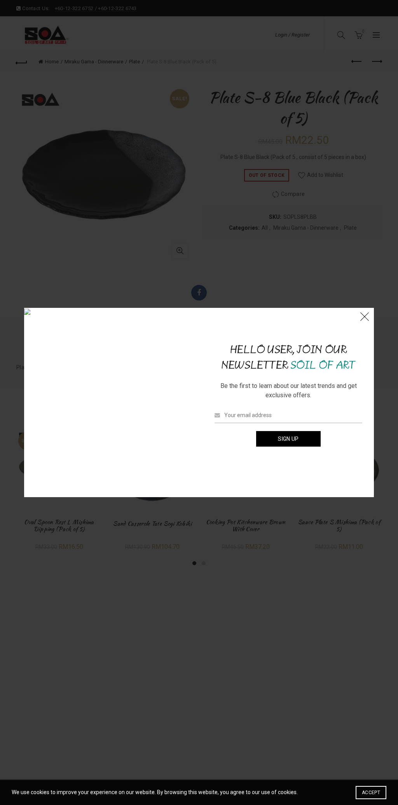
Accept (371, 792)
